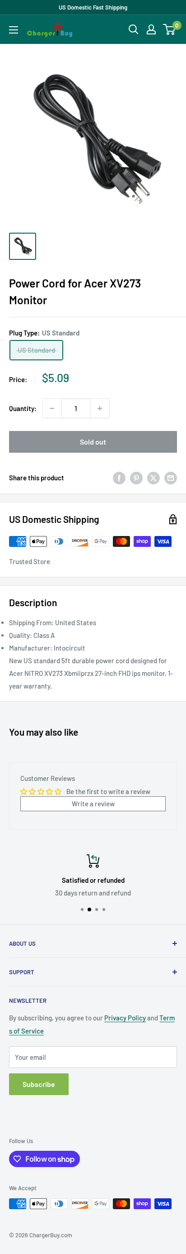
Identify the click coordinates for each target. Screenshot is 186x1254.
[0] (169, 29)
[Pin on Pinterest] (136, 477)
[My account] (151, 29)
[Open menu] (13, 30)
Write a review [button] (93, 803)
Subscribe (39, 1084)
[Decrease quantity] (51, 408)
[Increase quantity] (99, 408)
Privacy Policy (125, 1018)
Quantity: (23, 408)
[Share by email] (170, 477)
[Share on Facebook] (119, 477)
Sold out (93, 441)
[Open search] (134, 29)
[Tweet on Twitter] (153, 477)
